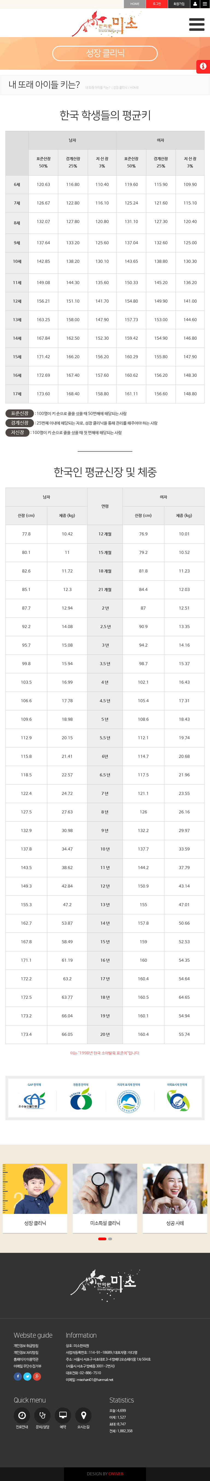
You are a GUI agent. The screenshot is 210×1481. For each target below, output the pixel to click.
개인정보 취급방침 (26, 1346)
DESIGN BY (105, 1474)
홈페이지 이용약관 (26, 1360)
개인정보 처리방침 (26, 1353)
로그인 (157, 4)
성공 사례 (175, 1223)
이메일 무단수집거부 (27, 1366)
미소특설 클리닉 (105, 1223)
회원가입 (179, 4)
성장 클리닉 (35, 1223)
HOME (134, 4)
